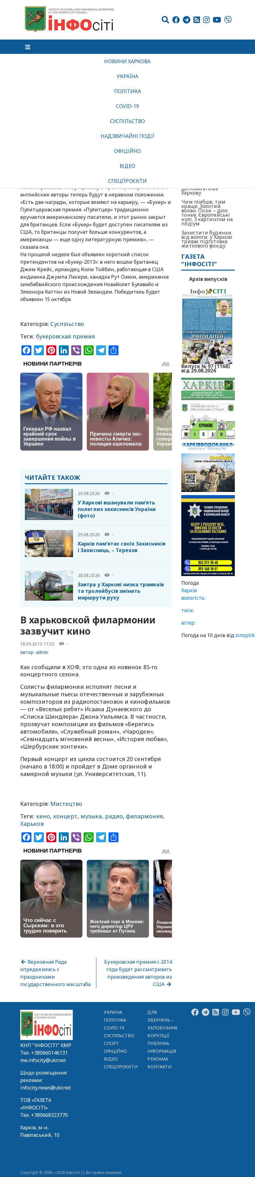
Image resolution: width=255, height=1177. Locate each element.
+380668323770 (49, 1115)
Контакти (159, 1067)
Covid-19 (127, 106)
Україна (127, 76)
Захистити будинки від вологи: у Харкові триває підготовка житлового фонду (206, 239)
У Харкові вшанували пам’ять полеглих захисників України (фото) (117, 509)
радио (114, 816)
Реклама (157, 1059)
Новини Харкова (127, 61)
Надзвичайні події (127, 136)
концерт (65, 816)
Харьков (32, 823)
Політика (127, 91)
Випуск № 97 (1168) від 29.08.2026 (205, 368)
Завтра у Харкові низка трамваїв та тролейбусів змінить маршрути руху (121, 591)
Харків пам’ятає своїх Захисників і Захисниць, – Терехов (121, 547)
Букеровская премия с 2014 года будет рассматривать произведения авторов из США (138, 973)
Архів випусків (208, 279)
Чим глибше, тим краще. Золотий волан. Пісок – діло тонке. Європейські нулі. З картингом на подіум (207, 213)
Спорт (111, 1043)
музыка (91, 816)
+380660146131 (49, 1052)
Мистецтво (66, 803)
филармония (144, 816)
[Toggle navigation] (27, 46)
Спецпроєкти (127, 180)
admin (42, 652)
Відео (127, 166)
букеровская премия (65, 336)
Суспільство (127, 121)
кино (43, 816)
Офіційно (127, 151)
